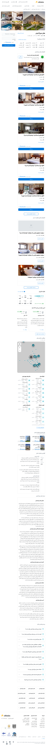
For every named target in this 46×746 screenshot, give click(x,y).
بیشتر (42, 329)
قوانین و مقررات (34, 724)
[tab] (40, 6)
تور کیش (39, 736)
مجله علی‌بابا (42, 727)
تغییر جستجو (40, 238)
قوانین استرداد (41, 81)
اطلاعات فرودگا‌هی (14, 736)
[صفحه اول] (40, 1)
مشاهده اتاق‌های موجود (8, 45)
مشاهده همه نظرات (40, 334)
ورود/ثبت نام (20, 57)
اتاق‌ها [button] (33, 6)
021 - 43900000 (4, 718)
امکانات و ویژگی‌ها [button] (40, 6)
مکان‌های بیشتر (41, 427)
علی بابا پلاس (42, 723)
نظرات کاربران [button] (26, 6)
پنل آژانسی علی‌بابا (26, 719)
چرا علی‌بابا (43, 721)
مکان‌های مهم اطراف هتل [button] (17, 6)
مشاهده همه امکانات (22, 39)
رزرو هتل (43, 9)
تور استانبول (34, 736)
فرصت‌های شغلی (26, 721)
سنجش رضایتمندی (27, 724)
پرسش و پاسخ (34, 726)
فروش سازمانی (26, 718)
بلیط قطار (29, 736)
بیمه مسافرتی (42, 725)
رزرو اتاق (31, 88)
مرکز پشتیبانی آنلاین (34, 718)
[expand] (19, 629)
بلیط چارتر (43, 736)
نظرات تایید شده (21, 291)
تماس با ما (43, 719)
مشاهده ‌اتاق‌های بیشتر (31, 214)
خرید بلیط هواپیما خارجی (22, 736)
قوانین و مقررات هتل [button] (5, 6)
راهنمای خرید (34, 721)
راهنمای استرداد (34, 723)
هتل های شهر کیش (35, 9)
